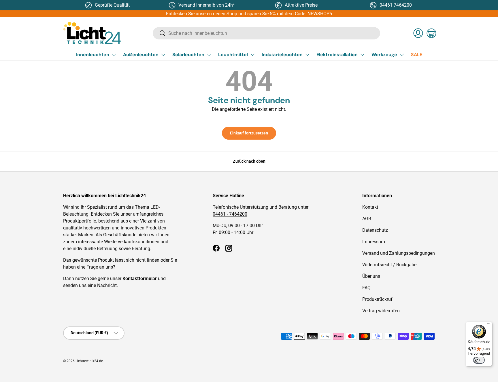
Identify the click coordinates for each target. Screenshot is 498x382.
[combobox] (266, 33)
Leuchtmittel (233, 55)
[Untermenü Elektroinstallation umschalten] (362, 54)
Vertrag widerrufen (381, 310)
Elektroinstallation (337, 55)
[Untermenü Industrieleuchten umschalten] (307, 54)
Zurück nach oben (249, 161)
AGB (366, 218)
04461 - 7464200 (230, 214)
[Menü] (488, 325)
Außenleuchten (141, 55)
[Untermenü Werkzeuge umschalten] (401, 54)
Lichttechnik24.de (89, 361)
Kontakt (370, 207)
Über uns (371, 276)
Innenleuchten (92, 55)
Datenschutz (375, 230)
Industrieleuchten (282, 55)
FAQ (366, 287)
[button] (431, 33)
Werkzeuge (384, 55)
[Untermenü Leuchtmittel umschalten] (252, 54)
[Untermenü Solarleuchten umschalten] (208, 54)
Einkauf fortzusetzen (249, 133)
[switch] (479, 360)
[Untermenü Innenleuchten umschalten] (113, 54)
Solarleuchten (188, 55)
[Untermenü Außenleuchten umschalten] (163, 54)
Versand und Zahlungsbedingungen (398, 253)
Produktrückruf (377, 299)
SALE (416, 55)
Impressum (373, 241)
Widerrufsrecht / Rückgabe (389, 264)
